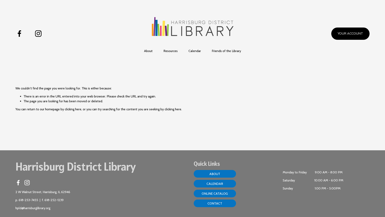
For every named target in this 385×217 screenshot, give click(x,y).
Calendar (194, 51)
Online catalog (215, 194)
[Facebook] (19, 34)
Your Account (350, 33)
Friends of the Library (226, 51)
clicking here (73, 109)
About (214, 174)
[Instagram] (38, 34)
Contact (215, 203)
